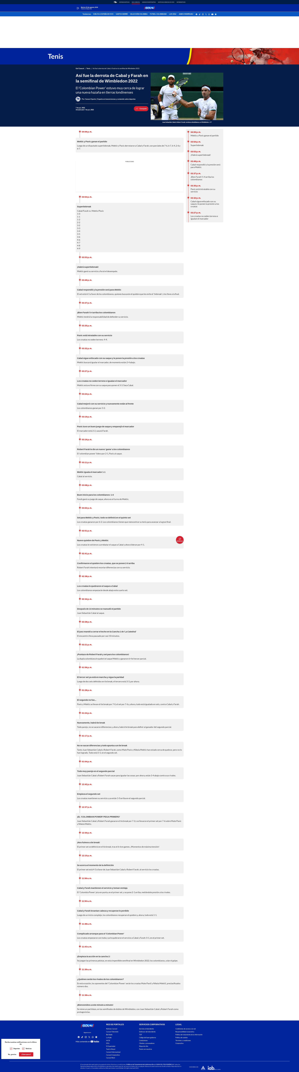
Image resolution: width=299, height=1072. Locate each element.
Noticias (29, 1048)
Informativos (181, 2)
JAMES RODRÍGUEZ (186, 14)
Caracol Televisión (112, 1032)
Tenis (88, 68)
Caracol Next (110, 1058)
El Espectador (110, 1046)
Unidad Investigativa (149, 2)
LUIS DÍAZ (172, 14)
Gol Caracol (136, 2)
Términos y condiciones (183, 1040)
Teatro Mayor (110, 1049)
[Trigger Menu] (78, 8)
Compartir (143, 109)
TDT (140, 1034)
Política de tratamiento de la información (188, 1034)
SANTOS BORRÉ (122, 14)
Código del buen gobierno (147, 1037)
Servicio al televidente (146, 1029)
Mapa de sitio (143, 1046)
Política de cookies (181, 1037)
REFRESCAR (180, 541)
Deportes (16, 1048)
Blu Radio (109, 1034)
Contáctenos (143, 1040)
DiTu (107, 1043)
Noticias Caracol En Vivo (166, 2)
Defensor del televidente (147, 1032)
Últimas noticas (124, 2)
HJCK (108, 1040)
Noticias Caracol (111, 1029)
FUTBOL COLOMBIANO (158, 14)
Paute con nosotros (145, 1049)
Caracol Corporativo (113, 1055)
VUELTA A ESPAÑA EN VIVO (103, 14)
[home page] (115, 2)
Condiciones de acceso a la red (185, 1029)
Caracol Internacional (113, 1052)
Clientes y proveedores (147, 1043)
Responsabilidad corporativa (184, 1032)
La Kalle (109, 1037)
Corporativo (179, 1043)
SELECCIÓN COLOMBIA (139, 14)
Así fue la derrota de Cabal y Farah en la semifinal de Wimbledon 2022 (116, 68)
